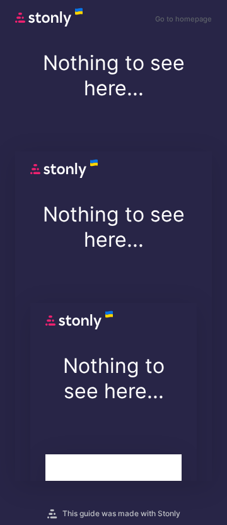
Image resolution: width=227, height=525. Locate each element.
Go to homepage (183, 19)
